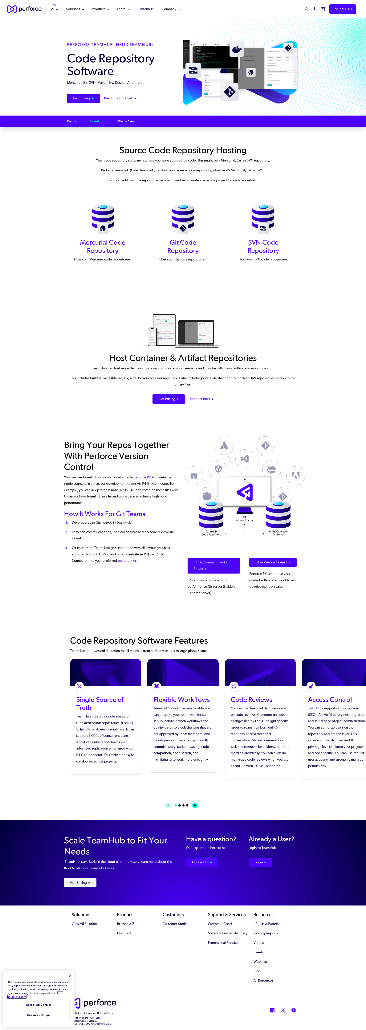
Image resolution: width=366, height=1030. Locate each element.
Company (169, 9)
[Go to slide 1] (176, 805)
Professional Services (223, 943)
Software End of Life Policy (227, 933)
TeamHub (97, 121)
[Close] (70, 976)
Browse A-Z (125, 924)
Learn (121, 9)
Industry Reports (266, 933)
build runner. (127, 560)
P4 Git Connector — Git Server (211, 565)
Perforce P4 (142, 477)
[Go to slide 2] (179, 805)
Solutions (73, 9)
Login (259, 862)
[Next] (194, 805)
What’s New (126, 121)
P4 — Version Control (271, 562)
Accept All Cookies (39, 1004)
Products (98, 9)
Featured (124, 933)
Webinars (261, 961)
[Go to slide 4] (187, 805)
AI (52, 9)
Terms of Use (88, 1017)
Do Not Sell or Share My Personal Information (89, 1024)
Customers (146, 9)
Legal (98, 1017)
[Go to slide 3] (183, 805)
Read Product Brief (118, 98)
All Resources (263, 980)
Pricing (72, 121)
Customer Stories (175, 924)
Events (258, 952)
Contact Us (341, 9)
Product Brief (200, 399)
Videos (259, 943)
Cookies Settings (39, 1015)
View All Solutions (85, 924)
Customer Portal (220, 924)
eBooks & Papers (266, 924)
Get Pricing (82, 98)
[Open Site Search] (306, 9)
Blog (257, 971)
